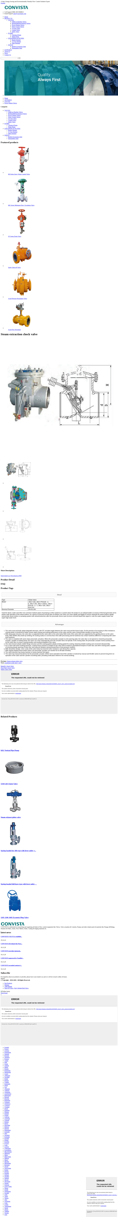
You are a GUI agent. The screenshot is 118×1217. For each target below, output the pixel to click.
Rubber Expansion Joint (19, 46)
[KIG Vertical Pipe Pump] (14, 747)
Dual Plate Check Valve (8, 668)
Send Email (4, 993)
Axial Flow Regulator (14, 329)
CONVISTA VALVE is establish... (11, 936)
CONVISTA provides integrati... (11, 951)
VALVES (11, 20)
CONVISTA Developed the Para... (11, 944)
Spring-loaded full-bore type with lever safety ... (19, 884)
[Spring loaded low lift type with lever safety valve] (14, 847)
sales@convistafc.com (19, 13)
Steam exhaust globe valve (14, 661)
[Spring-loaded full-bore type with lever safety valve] (14, 880)
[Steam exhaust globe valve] (14, 813)
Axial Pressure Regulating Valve (17, 298)
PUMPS (10, 33)
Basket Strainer (16, 40)
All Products (8, 100)
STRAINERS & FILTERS (16, 38)
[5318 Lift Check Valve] (14, 780)
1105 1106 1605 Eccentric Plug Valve (14, 917)
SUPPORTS (8, 50)
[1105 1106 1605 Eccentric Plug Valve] (14, 914)
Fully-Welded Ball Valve (21, 988)
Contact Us (7, 55)
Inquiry (3, 978)
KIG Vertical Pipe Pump (10, 750)
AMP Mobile (8, 986)
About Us (7, 51)
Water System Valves (18, 26)
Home (6, 17)
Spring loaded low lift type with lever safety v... (18, 851)
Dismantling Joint (17, 48)
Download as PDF (16, 576)
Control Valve (16, 30)
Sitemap (6, 985)
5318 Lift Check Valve (9, 784)
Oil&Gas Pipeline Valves (19, 22)
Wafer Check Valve (6, 669)
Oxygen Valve (16, 28)
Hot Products (8, 983)
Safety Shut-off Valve (14, 267)
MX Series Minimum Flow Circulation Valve (21, 205)
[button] (59, 594)
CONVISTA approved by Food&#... (12, 958)
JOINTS (10, 45)
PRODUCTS (8, 18)
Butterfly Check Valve (7, 666)
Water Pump (15, 36)
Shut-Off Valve (8, 988)
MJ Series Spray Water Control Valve (19, 174)
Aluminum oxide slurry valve (12, 663)
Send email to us (5, 576)
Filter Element (16, 43)
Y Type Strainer (16, 41)
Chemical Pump (16, 35)
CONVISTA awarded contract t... (11, 965)
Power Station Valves (18, 25)
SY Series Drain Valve (14, 236)
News (6, 53)
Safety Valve (15, 31)
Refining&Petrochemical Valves (21, 23)
